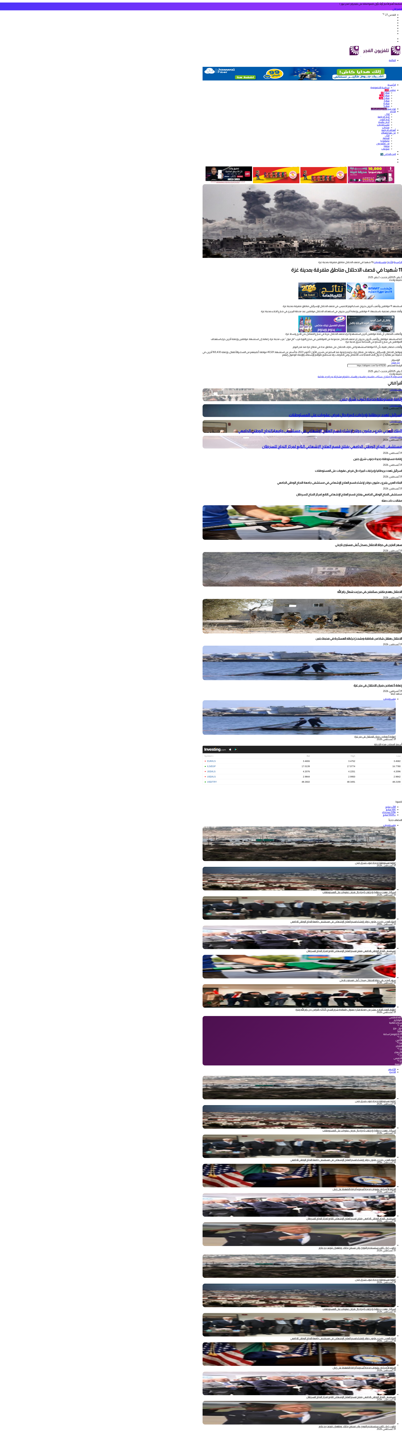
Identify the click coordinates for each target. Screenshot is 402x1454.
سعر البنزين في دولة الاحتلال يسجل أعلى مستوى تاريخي (368, 544)
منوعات (385, 148)
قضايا (386, 146)
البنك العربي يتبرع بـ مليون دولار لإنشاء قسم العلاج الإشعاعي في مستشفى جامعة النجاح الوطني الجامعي (320, 431)
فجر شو (383, 108)
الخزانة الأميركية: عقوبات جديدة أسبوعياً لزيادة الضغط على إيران (364, 1189)
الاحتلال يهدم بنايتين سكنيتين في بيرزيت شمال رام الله (369, 591)
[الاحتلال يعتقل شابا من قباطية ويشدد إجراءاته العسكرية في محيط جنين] (302, 632)
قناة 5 (386, 106)
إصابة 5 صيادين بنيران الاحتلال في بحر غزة (378, 685)
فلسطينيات (383, 124)
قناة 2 (384, 98)
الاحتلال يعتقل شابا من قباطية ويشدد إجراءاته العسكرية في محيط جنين (359, 638)
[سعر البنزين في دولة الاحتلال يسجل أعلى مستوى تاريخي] (302, 539)
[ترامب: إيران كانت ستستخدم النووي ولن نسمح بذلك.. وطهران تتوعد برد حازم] (299, 1245)
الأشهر (392, 1069)
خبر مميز (395, 362)
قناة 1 (385, 92)
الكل (387, 114)
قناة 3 (386, 100)
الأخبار (393, 111)
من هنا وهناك (388, 132)
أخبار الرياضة (383, 116)
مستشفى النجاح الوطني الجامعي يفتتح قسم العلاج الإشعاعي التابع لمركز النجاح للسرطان (332, 446)
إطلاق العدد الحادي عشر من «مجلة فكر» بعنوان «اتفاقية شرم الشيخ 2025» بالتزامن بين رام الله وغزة (346, 1009)
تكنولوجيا (384, 140)
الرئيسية (392, 84)
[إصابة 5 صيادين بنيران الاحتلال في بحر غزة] (302, 679)
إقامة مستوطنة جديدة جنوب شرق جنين (370, 399)
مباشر (390, 90)
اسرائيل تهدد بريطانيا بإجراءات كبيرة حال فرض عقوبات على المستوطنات (345, 415)
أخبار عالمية (383, 122)
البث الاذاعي (388, 154)
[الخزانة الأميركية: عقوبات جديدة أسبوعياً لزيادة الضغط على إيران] (299, 1186)
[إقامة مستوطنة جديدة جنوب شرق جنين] (299, 1098)
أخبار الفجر (384, 119)
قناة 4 (386, 103)
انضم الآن (397, 9)
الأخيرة (392, 1072)
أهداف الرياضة (388, 130)
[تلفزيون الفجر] (361, 55)
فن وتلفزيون (382, 143)
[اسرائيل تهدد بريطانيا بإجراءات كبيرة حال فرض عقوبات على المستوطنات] (299, 889)
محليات (385, 127)
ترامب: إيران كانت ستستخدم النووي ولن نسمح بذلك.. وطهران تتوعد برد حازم (357, 1247)
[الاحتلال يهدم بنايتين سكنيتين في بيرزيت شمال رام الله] (302, 585)
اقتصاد (386, 138)
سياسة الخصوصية (379, 87)
